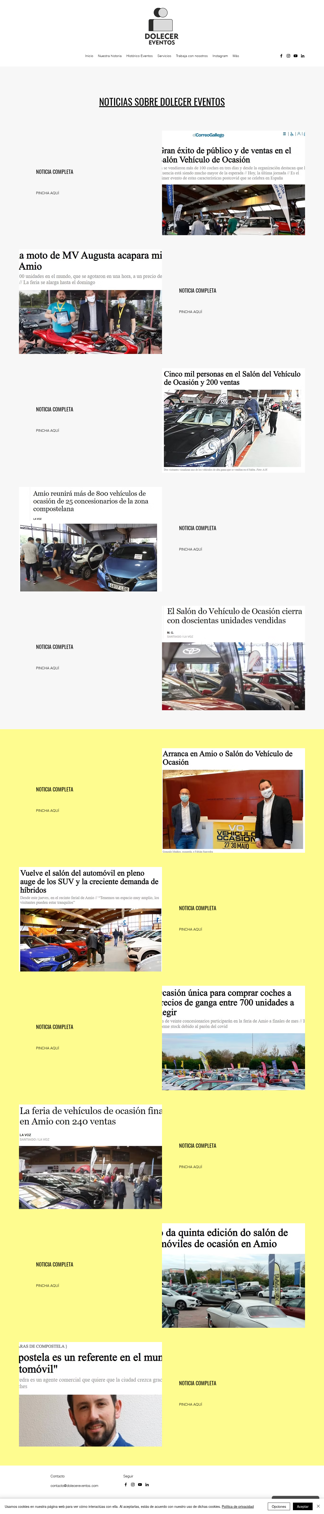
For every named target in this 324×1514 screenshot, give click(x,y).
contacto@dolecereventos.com (74, 1485)
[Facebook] (281, 55)
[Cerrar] (318, 1506)
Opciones (279, 1506)
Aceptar (303, 1506)
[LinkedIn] (302, 55)
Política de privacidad (238, 1506)
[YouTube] (295, 55)
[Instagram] (288, 55)
